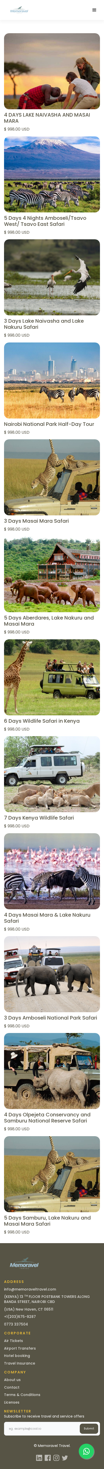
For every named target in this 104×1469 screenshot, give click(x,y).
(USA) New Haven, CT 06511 (28, 1309)
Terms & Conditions (22, 1394)
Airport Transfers (20, 1348)
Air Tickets (13, 1340)
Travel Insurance (19, 1363)
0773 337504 (16, 1324)
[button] (94, 10)
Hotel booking (17, 1355)
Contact (11, 1387)
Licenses (11, 1402)
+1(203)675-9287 (20, 1316)
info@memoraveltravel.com (30, 1289)
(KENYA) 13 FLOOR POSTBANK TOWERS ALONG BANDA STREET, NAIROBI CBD (47, 1299)
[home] (18, 10)
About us (12, 1379)
